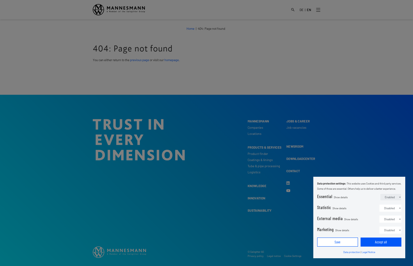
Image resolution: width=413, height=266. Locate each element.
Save (338, 242)
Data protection (351, 252)
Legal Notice (368, 252)
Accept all (381, 242)
